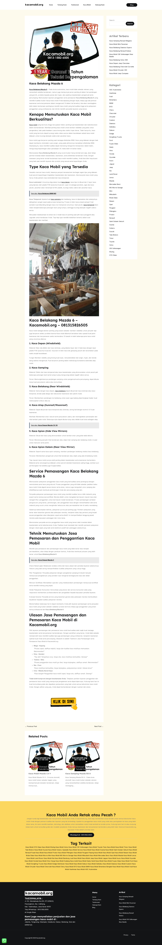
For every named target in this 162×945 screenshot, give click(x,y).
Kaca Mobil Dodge (50, 864)
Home (51, 5)
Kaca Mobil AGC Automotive (87, 869)
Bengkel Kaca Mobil (113, 867)
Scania (111, 225)
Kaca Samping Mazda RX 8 (78, 773)
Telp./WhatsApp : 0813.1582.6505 (36, 909)
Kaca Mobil (87, 5)
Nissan (111, 201)
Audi (110, 96)
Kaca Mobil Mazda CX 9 (39, 773)
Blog (93, 907)
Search (111, 20)
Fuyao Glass (113, 144)
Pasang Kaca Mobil (95, 853)
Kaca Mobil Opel (109, 853)
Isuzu (111, 161)
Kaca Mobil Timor (121, 847)
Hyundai (112, 157)
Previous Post (31, 726)
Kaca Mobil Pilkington (65, 853)
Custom (112, 120)
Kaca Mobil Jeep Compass (118, 73)
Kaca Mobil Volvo (62, 847)
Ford (111, 140)
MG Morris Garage (116, 188)
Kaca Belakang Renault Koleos (120, 51)
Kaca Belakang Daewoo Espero (120, 47)
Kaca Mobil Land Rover (34, 858)
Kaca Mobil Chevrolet (44, 867)
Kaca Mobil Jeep (88, 858)
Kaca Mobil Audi (127, 867)
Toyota (111, 242)
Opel (111, 204)
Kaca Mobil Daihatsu (95, 864)
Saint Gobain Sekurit (116, 221)
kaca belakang (60, 391)
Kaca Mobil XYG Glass (33, 847)
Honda (111, 154)
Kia (110, 171)
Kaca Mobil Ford (127, 861)
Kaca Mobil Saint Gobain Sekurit (116, 850)
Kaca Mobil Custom (125, 864)
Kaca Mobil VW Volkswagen (78, 847)
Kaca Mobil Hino (44, 861)
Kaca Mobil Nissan (121, 853)
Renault (112, 218)
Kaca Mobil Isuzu (114, 858)
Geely (111, 147)
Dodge (111, 134)
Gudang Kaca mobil (71, 861)
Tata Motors (113, 235)
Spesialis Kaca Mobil (69, 850)
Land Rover (113, 174)
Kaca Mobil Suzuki (41, 850)
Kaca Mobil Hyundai (128, 858)
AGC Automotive (115, 90)
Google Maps (31, 912)
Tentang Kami (62, 5)
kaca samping (56, 199)
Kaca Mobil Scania (98, 850)
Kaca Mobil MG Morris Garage (62, 855)
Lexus (111, 177)
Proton (111, 215)
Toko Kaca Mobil (109, 847)
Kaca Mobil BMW (83, 867)
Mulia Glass (113, 198)
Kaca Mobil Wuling (48, 847)
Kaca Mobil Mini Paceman (118, 44)
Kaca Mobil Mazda (116, 855)
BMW (111, 103)
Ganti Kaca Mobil (97, 861)
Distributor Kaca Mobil (65, 864)
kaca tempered (89, 205)
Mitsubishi (112, 194)
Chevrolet (112, 113)
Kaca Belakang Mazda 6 (38, 89)
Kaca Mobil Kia (49, 858)
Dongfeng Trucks (115, 137)
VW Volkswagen (115, 248)
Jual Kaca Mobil (75, 858)
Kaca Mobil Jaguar (101, 858)
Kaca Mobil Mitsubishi (81, 855)
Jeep (111, 167)
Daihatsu (112, 127)
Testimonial (75, 5)
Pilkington (112, 211)
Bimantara (113, 100)
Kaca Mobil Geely (84, 861)
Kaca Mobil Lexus (129, 855)
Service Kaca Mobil (84, 850)
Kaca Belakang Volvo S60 (118, 60)
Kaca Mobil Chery (58, 867)
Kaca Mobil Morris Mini (43, 855)
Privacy (126, 935)
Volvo (111, 245)
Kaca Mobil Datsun (80, 864)
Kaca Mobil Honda (31, 861)
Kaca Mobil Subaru (55, 850)
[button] (131, 5)
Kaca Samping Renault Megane (120, 41)
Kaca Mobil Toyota (95, 847)
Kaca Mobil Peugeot (81, 853)
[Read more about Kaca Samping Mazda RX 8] (82, 756)
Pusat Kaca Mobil (37, 853)
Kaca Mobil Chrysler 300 (118, 70)
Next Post (98, 726)
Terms (133, 935)
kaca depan (65, 182)
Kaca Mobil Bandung (62, 858)
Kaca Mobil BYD (71, 867)
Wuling (111, 252)
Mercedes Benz (114, 184)
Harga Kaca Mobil (57, 861)
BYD (110, 107)
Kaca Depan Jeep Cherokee (119, 63)
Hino (111, 150)
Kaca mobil (33, 125)
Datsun (111, 130)
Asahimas (112, 93)
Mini (110, 191)
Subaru (112, 228)
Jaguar (111, 164)
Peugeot (112, 208)
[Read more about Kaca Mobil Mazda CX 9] (45, 756)
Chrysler (112, 117)
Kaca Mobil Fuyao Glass (112, 861)
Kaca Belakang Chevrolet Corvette (121, 67)
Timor (111, 238)
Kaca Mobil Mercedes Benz (99, 855)
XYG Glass (113, 255)
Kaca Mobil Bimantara (98, 867)
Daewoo (112, 123)
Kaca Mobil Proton (51, 853)
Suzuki (111, 231)
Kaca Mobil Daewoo (110, 864)
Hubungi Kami (99, 5)
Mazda (111, 181)
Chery (111, 110)
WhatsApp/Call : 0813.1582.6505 (81, 835)
